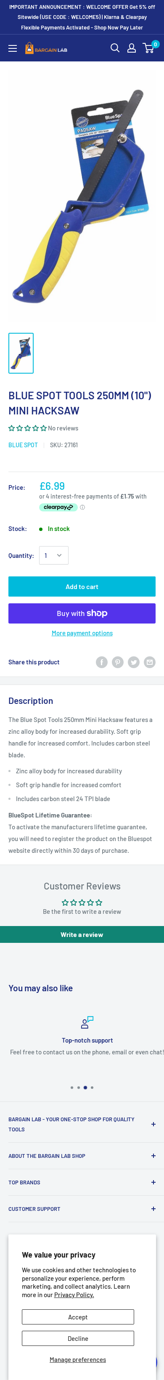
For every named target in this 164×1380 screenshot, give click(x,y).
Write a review (82, 934)
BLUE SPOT (23, 444)
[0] (148, 48)
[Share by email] (150, 662)
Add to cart (82, 586)
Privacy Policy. (74, 1294)
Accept (78, 1317)
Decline (78, 1338)
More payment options (82, 633)
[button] (27, 428)
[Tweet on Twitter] (134, 662)
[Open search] (115, 48)
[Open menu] (12, 48)
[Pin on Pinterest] (118, 662)
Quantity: (21, 555)
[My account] (131, 48)
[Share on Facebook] (102, 662)
